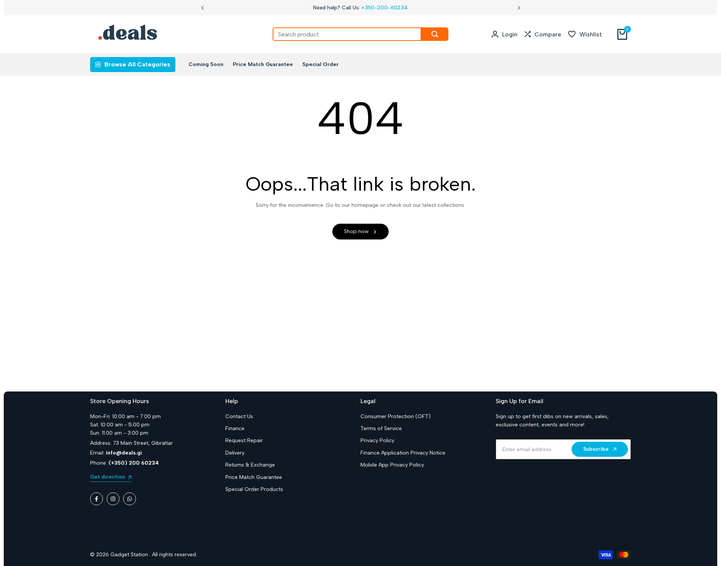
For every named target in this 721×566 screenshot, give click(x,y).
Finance (234, 428)
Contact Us (239, 416)
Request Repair (244, 440)
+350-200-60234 (384, 8)
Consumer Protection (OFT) (395, 416)
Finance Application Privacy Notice (402, 453)
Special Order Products (254, 489)
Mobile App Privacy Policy (392, 465)
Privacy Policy (377, 440)
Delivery (234, 453)
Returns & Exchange (250, 465)
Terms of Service (381, 428)
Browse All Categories (137, 64)
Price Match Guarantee (253, 477)
